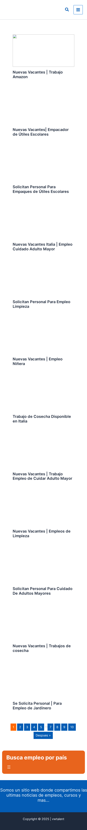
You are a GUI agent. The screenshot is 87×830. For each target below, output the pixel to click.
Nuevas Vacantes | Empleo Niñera (38, 361)
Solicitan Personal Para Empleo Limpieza (41, 304)
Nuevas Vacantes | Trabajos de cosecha (42, 648)
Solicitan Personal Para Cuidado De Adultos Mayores (42, 591)
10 (72, 727)
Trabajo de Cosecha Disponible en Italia (42, 418)
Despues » (43, 735)
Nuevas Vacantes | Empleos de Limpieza (42, 533)
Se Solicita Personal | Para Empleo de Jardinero (37, 705)
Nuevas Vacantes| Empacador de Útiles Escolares (41, 131)
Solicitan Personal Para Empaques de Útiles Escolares (41, 189)
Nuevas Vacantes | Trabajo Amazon (38, 74)
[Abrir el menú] (8, 767)
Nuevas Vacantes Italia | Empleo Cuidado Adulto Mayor (42, 246)
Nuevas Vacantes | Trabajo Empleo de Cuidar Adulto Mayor (42, 476)
